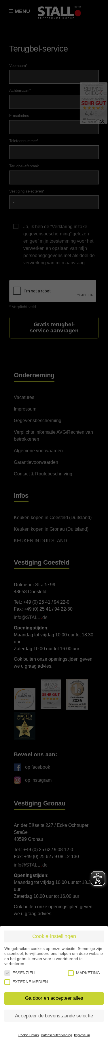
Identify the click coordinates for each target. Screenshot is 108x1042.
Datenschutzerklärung (56, 1035)
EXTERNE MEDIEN (30, 981)
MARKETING (88, 972)
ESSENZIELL (24, 972)
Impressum (82, 1035)
